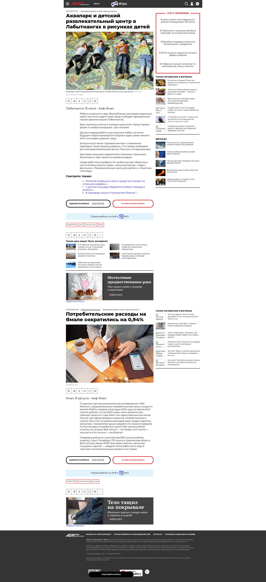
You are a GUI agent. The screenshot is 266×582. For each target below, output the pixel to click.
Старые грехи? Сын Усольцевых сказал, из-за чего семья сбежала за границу (183, 110)
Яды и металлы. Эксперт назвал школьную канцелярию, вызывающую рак (181, 101)
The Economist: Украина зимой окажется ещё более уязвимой (180, 144)
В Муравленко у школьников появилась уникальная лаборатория (134, 247)
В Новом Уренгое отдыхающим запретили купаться (91, 255)
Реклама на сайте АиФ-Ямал (98, 534)
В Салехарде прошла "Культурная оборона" (111, 192)
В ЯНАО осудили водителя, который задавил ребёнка (178, 54)
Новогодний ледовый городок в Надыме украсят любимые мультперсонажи (136, 256)
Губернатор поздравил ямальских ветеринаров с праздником (178, 43)
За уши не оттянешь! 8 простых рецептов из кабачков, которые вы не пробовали (184, 82)
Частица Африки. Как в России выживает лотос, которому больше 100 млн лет (183, 316)
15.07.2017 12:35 (72, 11)
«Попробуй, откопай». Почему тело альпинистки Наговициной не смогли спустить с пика (183, 119)
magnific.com (72, 384)
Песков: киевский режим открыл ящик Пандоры (181, 153)
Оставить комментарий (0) (133, 203)
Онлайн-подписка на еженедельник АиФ (132, 534)
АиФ (81, 94)
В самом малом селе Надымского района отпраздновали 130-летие (178, 20)
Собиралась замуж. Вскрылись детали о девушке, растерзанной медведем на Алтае (182, 128)
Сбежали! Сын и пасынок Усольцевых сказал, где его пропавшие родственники (184, 344)
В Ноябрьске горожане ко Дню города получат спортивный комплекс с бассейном (91, 247)
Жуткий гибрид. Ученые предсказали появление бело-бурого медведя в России (184, 353)
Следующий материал (111, 574)
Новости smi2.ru (75, 301)
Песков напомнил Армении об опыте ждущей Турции (183, 162)
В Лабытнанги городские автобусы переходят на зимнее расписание (178, 32)
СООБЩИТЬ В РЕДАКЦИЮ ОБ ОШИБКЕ (180, 534)
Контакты (157, 534)
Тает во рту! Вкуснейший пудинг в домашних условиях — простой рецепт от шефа (182, 91)
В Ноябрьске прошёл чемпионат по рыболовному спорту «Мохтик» (178, 65)
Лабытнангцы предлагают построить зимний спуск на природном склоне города (90, 264)
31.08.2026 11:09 (72, 310)
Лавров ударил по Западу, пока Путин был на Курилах (180, 180)
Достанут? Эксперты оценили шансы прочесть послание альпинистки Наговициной (184, 362)
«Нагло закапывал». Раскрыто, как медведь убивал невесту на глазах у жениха (183, 335)
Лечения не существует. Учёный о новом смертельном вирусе (182, 324)
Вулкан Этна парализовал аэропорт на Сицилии (182, 171)
